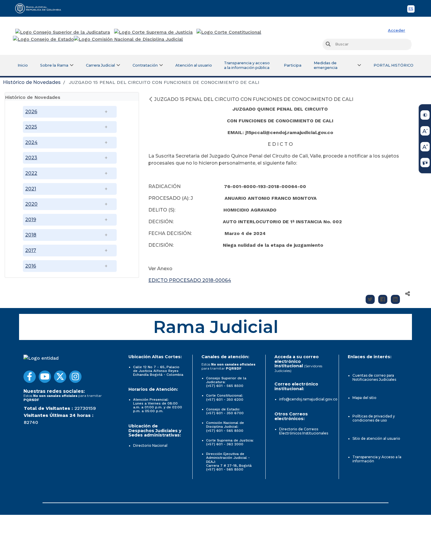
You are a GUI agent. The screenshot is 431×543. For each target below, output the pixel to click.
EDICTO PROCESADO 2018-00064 (189, 280)
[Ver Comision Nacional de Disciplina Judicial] (128, 39)
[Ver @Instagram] (75, 377)
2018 (30, 235)
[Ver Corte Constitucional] (229, 32)
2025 (31, 127)
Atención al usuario (193, 65)
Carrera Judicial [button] (100, 65)
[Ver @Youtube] (45, 377)
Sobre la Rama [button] (54, 65)
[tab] (72, 96)
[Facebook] (382, 299)
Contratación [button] (145, 65)
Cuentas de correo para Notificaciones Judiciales (374, 377)
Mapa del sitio (364, 397)
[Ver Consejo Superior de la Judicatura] (62, 32)
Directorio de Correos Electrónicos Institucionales (303, 431)
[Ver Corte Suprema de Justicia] (153, 32)
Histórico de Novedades (32, 82)
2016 (30, 266)
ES (411, 9)
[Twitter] (370, 299)
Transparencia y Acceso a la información (376, 459)
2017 (30, 250)
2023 (31, 157)
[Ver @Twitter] (60, 377)
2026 (31, 111)
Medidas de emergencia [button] (325, 65)
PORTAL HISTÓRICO (393, 65)
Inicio (23, 65)
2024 (31, 142)
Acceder (396, 30)
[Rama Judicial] (41, 8)
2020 (31, 204)
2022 (31, 173)
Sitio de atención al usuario (376, 438)
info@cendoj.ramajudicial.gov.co (308, 399)
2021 (30, 189)
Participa (292, 65)
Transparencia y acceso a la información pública (247, 65)
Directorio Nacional (150, 445)
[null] (151, 99)
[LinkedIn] (395, 299)
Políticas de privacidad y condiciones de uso (373, 418)
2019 (30, 219)
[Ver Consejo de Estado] (43, 39)
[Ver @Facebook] (29, 377)
